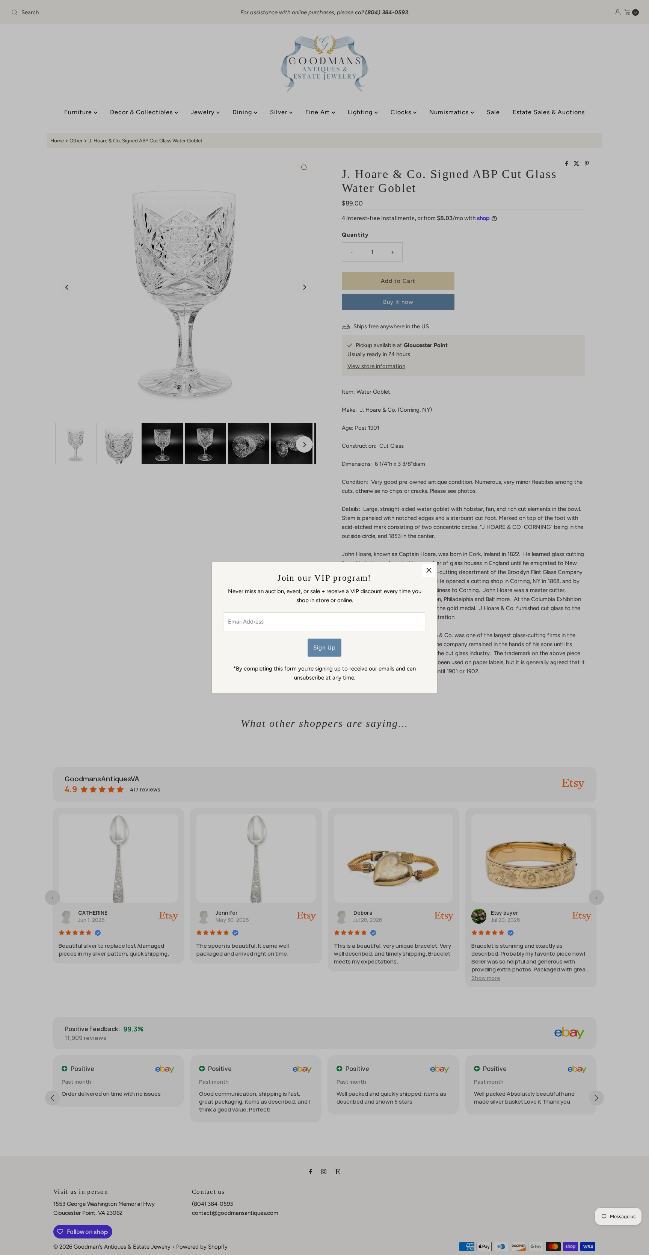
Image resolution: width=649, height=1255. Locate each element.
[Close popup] (428, 570)
